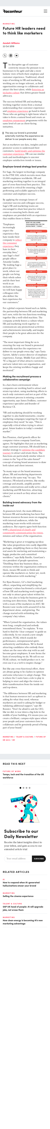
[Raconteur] (12, 11)
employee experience (17, 111)
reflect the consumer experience (12, 243)
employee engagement (14, 121)
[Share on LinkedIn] (11, 55)
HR (13, 740)
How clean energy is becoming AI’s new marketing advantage (23, 922)
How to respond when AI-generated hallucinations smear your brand (21, 884)
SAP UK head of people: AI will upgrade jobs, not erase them (23, 908)
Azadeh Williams (11, 42)
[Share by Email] (16, 55)
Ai (4, 879)
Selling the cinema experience (18, 895)
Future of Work (12, 771)
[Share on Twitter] (5, 55)
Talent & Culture (24, 737)
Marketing (9, 24)
